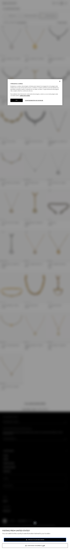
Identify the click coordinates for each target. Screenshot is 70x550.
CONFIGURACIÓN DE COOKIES (34, 100)
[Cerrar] (60, 81)
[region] (35, 92)
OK (16, 100)
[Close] (35, 523)
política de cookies (25, 95)
